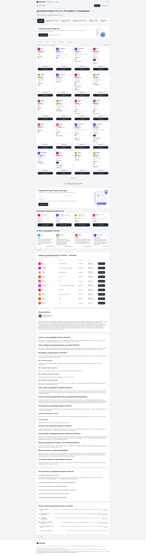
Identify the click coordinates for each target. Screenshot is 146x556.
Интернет (41, 537)
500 (94, 59)
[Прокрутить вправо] (108, 21)
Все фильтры (70, 41)
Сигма (60, 276)
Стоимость (47, 41)
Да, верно (97, 5)
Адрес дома (39, 41)
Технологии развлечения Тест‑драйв (66, 285)
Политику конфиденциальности (72, 200)
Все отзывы (38, 249)
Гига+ (60, 281)
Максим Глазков (47, 315)
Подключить (45, 69)
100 (94, 135)
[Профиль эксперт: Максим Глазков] (40, 316)
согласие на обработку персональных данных (52, 200)
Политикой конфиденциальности (100, 551)
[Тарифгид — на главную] (40, 2)
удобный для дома (62, 272)
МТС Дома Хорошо (63, 263)
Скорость (54, 41)
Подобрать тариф (43, 34)
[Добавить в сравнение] (52, 49)
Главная (37, 537)
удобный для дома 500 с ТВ (64, 294)
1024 (97, 59)
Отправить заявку (43, 204)
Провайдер (61, 41)
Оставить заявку (45, 224)
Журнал (56, 1)
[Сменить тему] (109, 2)
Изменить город (105, 5)
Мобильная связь (50, 1)
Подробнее (45, 66)
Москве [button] (59, 11)
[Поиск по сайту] (106, 2)
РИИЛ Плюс (61, 289)
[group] (73, 240)
